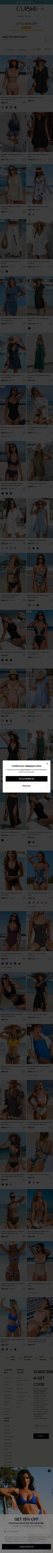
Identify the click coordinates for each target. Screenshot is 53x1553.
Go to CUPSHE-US (26, 779)
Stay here (26, 786)
